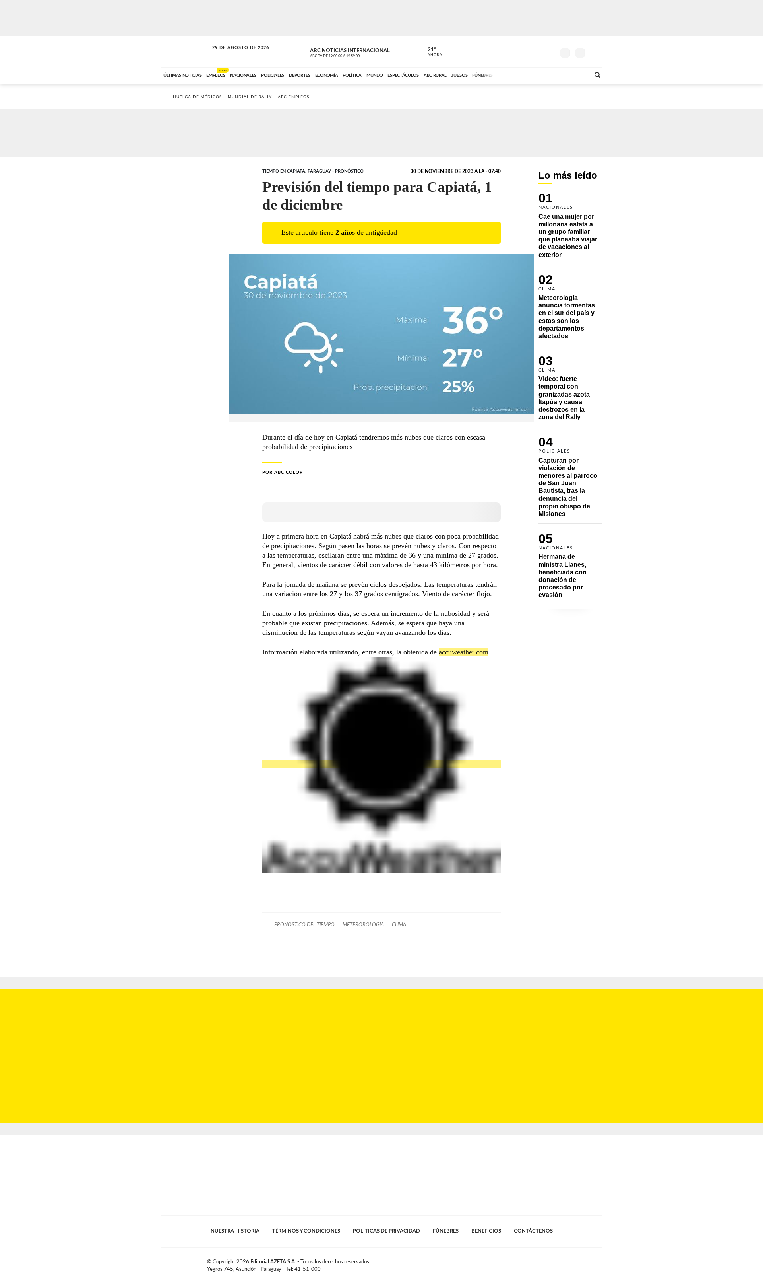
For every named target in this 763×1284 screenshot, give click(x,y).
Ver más (570, 228)
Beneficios (486, 1231)
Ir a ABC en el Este (233, 55)
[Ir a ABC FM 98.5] (573, 74)
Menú (595, 52)
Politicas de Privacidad (386, 1231)
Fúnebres (446, 1231)
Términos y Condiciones (306, 1231)
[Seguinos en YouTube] (537, 51)
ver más (430, 52)
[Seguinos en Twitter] (525, 51)
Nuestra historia (235, 1231)
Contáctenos (533, 1231)
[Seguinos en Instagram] (549, 51)
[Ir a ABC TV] (520, 74)
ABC (185, 51)
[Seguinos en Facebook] (513, 51)
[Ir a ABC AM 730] (542, 74)
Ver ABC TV (349, 52)
